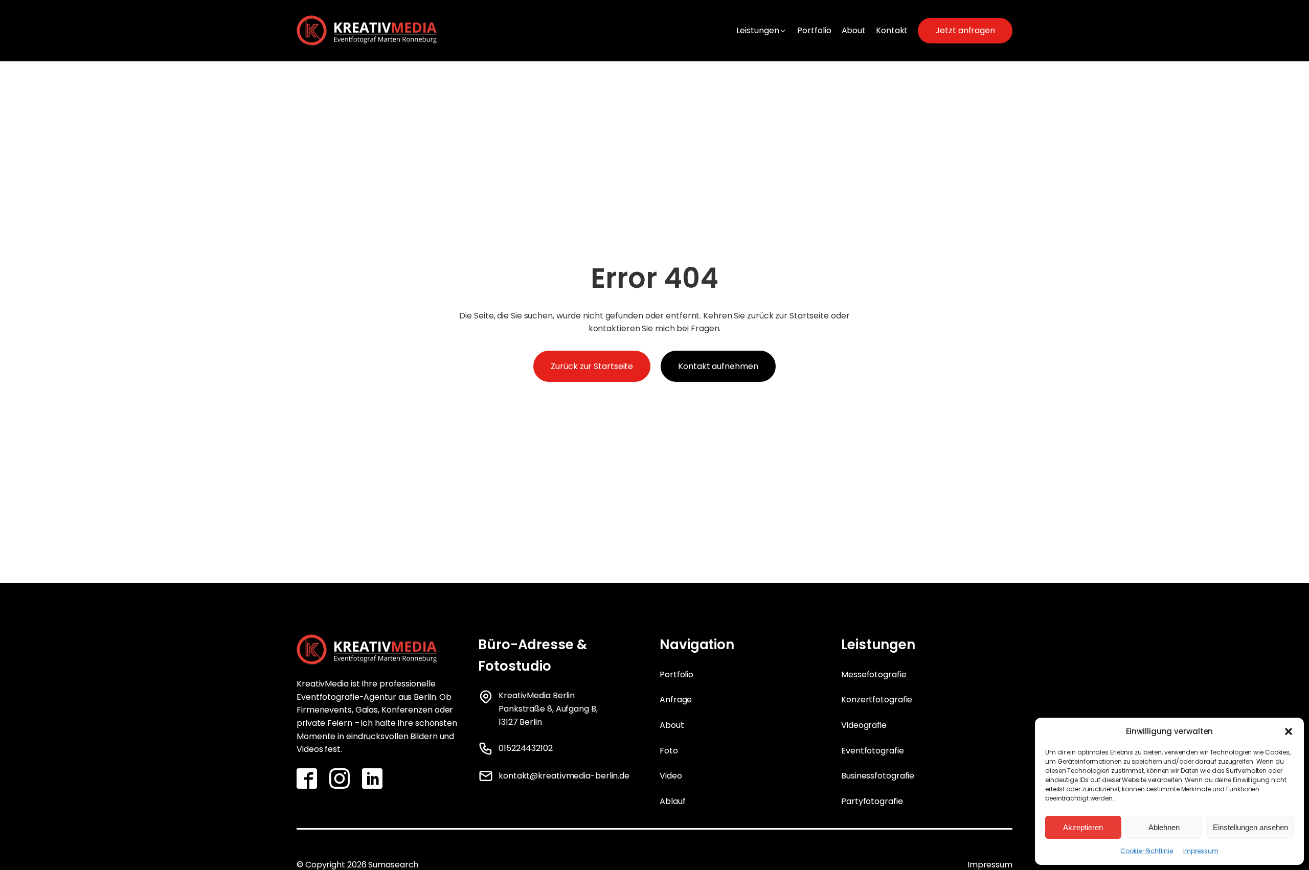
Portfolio (676, 674)
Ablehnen (1164, 827)
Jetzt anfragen (965, 30)
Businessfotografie (877, 776)
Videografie (864, 725)
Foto (669, 751)
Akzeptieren (1083, 827)
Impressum (1200, 850)
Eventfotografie (872, 751)
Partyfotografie (872, 801)
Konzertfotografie (876, 699)
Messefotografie (874, 674)
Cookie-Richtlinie (1146, 850)
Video (671, 776)
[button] (1288, 731)
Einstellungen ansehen (1250, 827)
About (672, 725)
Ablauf (672, 801)
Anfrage (676, 699)
